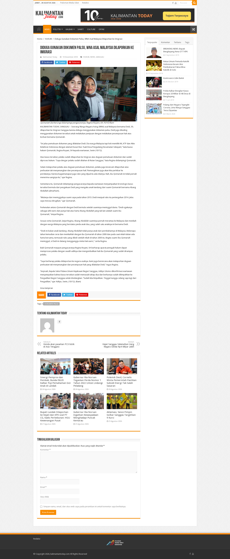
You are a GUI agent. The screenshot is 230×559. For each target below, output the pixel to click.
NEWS (47, 29)
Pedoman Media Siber (69, 3)
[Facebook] (173, 3)
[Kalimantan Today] (49, 14)
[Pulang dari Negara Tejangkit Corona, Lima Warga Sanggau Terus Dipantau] (154, 108)
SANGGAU (100, 57)
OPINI (101, 29)
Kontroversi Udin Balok (173, 78)
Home (39, 39)
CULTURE (91, 29)
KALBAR (69, 29)
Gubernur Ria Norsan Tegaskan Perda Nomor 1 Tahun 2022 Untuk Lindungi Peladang (88, 381)
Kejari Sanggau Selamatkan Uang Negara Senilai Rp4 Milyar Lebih (118, 344)
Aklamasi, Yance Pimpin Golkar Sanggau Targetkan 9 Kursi (121, 415)
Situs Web (44, 497)
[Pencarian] (194, 2)
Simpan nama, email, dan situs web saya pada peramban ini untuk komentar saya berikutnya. (84, 506)
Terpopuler (152, 42)
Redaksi (85, 3)
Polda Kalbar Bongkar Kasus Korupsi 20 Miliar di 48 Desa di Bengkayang (176, 94)
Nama (43, 477)
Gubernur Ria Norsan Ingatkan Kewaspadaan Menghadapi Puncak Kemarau (85, 416)
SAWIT (81, 29)
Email (43, 487)
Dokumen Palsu (52, 304)
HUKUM (48, 39)
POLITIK (57, 29)
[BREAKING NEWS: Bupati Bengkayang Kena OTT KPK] (154, 52)
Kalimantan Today (50, 57)
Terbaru (177, 42)
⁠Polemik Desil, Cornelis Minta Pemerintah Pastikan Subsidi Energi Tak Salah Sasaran (121, 381)
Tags (187, 42)
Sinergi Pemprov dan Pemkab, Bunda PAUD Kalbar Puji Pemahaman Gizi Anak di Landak (55, 381)
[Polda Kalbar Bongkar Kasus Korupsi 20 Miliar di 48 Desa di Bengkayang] (154, 94)
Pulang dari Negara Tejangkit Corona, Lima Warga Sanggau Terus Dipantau (176, 108)
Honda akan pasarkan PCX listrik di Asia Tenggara (58, 344)
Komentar (45, 450)
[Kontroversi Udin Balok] (154, 82)
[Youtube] (175, 3)
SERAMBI (39, 29)
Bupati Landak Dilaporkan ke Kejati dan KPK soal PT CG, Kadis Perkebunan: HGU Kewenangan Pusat (55, 416)
